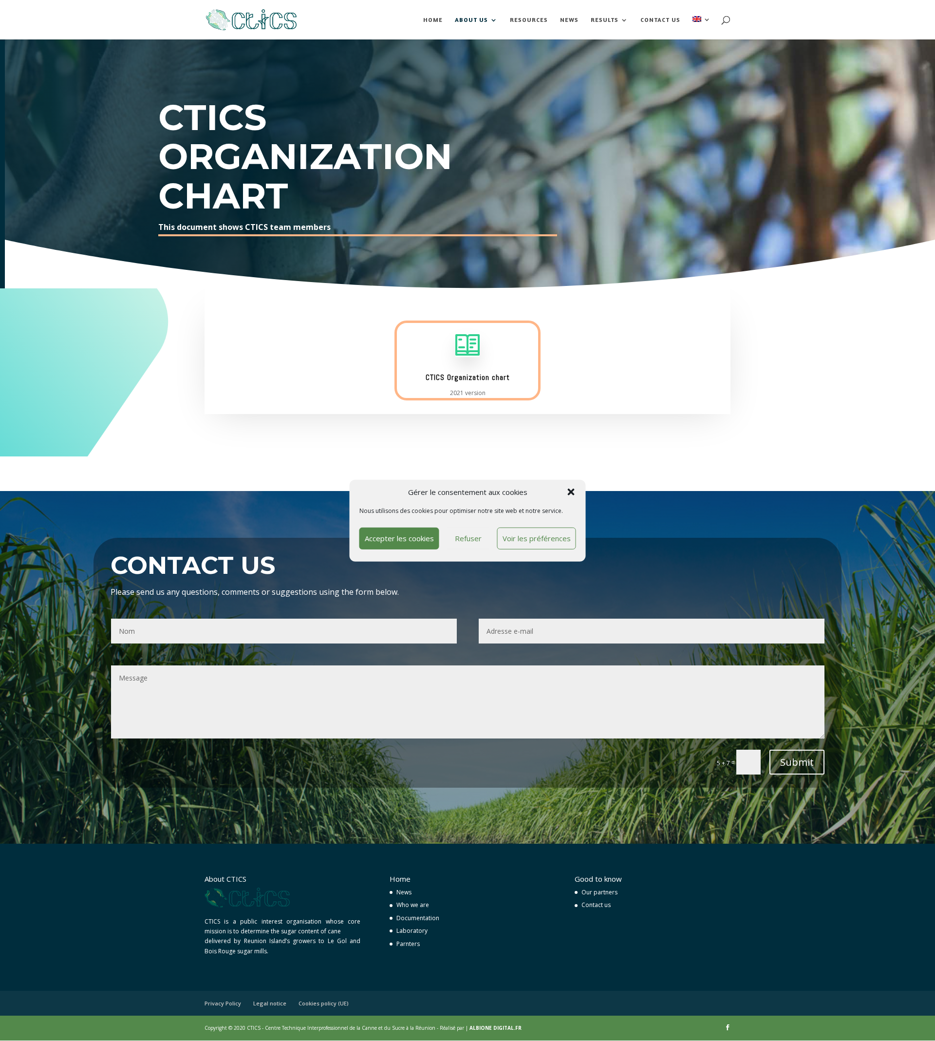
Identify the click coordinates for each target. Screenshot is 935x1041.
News (569, 20)
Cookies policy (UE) (324, 1003)
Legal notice (269, 1003)
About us (471, 20)
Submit (797, 762)
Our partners (599, 892)
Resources (529, 20)
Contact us (660, 20)
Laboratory (412, 931)
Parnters (408, 944)
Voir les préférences (537, 538)
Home (433, 20)
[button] (571, 492)
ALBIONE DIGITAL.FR (495, 1027)
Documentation (417, 918)
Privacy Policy (223, 1003)
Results (604, 20)
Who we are (412, 905)
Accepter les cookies (399, 538)
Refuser (468, 538)
